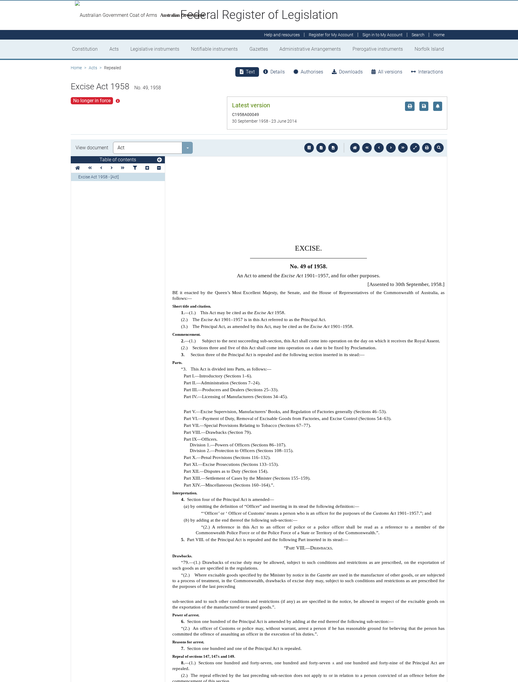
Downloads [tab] (351, 72)
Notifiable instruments (214, 49)
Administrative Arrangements (310, 49)
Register (331, 34)
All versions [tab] (390, 72)
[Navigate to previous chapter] (367, 148)
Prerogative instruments (378, 49)
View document (92, 147)
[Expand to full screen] (415, 148)
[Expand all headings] (147, 168)
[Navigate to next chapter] (403, 148)
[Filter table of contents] (135, 168)
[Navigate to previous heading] (101, 168)
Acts (114, 49)
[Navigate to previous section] (379, 148)
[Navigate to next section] (391, 148)
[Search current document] (439, 148)
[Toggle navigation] (159, 160)
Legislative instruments (154, 49)
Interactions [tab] (430, 72)
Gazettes (258, 49)
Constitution (85, 49)
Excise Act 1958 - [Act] (98, 176)
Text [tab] (250, 72)
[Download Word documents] (333, 148)
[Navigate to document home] (355, 148)
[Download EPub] (309, 148)
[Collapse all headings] (158, 168)
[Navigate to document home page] (78, 168)
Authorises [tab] (312, 72)
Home (76, 67)
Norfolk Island (429, 49)
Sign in (382, 34)
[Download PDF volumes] (321, 148)
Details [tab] (277, 72)
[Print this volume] (427, 148)
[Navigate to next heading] (111, 168)
